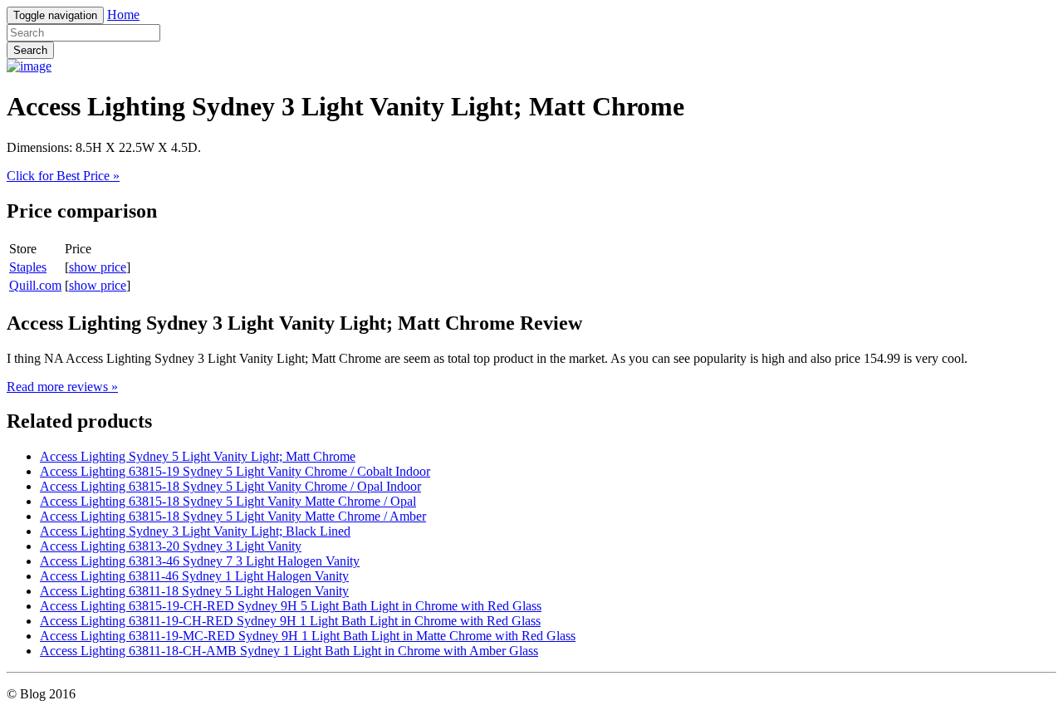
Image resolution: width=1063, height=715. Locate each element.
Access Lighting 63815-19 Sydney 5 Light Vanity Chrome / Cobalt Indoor (235, 471)
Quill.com (35, 285)
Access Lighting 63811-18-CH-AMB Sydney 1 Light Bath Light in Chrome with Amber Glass (289, 651)
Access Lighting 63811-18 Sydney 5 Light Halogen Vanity (194, 591)
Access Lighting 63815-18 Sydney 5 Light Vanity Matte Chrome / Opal (228, 501)
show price (97, 267)
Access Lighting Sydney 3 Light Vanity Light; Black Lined (195, 531)
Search (30, 50)
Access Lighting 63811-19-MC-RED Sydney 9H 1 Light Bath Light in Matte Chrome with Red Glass (308, 636)
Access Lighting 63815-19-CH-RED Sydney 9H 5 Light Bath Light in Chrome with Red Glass (290, 606)
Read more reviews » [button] (62, 387)
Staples (28, 267)
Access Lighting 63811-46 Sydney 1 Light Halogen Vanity (194, 576)
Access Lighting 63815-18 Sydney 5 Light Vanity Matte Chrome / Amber (233, 516)
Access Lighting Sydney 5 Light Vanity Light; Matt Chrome (197, 456)
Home (123, 14)
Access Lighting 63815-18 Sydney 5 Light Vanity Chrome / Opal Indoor (230, 486)
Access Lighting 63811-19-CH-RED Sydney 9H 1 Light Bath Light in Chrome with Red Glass (290, 621)
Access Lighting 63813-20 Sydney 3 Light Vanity (170, 546)
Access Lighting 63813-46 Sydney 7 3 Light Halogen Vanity (200, 561)
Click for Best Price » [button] (63, 176)
